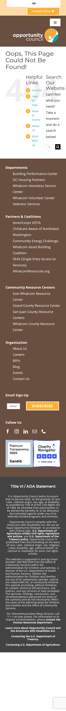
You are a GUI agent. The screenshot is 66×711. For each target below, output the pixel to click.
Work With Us (35, 141)
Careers (19, 354)
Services (37, 90)
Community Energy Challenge (35, 241)
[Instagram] (16, 431)
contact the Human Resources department (36, 621)
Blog (16, 367)
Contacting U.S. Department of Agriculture (33, 644)
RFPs (16, 361)
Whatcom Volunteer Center (34, 198)
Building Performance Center (35, 174)
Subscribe (42, 405)
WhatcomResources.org (31, 271)
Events (18, 373)
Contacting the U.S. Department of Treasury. (33, 638)
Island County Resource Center (36, 305)
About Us (20, 348)
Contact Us (21, 379)
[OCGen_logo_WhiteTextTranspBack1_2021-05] (35, 28)
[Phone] (43, 431)
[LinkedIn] (25, 431)
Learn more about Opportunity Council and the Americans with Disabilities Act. (33, 629)
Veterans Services (26, 204)
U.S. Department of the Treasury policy (34, 538)
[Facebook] (8, 431)
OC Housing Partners (29, 180)
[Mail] (34, 431)
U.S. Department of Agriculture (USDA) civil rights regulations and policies (33, 533)
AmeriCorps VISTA (27, 222)
